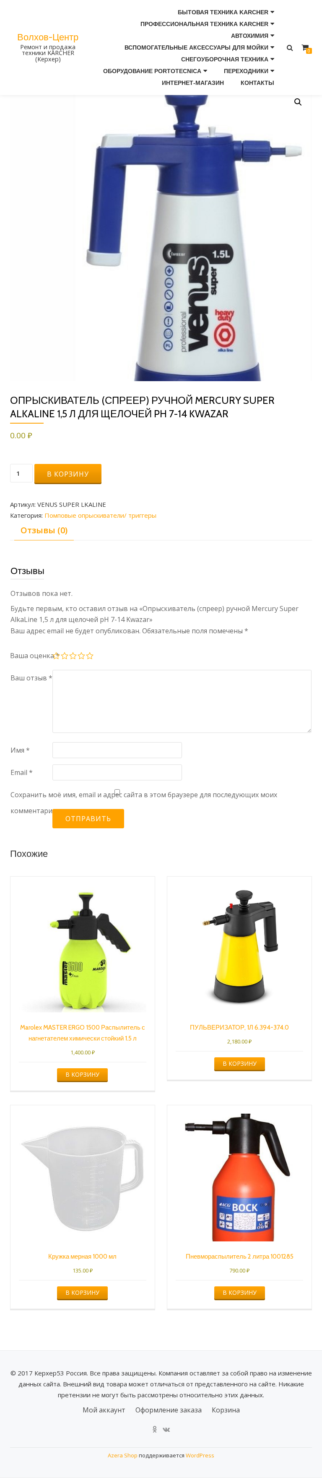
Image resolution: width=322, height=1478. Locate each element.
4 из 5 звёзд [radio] (82, 657)
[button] (298, 102)
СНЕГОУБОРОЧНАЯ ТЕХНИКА (224, 59)
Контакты (257, 82)
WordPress (200, 1455)
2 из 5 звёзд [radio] (65, 657)
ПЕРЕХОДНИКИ (246, 71)
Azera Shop (123, 1455)
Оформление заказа (168, 1410)
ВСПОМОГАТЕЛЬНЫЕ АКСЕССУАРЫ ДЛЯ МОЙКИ (196, 47)
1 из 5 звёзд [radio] (56, 657)
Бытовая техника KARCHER (223, 12)
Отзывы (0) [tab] (44, 530)
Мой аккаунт (104, 1410)
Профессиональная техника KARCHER (204, 24)
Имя (20, 750)
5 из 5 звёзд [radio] (90, 657)
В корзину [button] (82, 1074)
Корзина (226, 1410)
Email (21, 772)
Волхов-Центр (47, 37)
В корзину (68, 474)
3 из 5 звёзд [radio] (73, 657)
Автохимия (249, 35)
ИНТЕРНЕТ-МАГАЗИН (193, 82)
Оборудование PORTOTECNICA (152, 71)
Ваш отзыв (31, 677)
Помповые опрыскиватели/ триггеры (100, 515)
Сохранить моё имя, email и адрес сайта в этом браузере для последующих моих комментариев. (143, 802)
